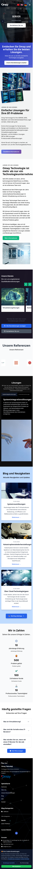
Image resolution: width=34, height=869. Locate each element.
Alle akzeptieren (16, 866)
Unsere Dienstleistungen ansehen (16, 63)
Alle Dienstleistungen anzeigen (16, 326)
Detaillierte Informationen (11, 152)
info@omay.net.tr (7, 846)
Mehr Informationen (11, 238)
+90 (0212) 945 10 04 (8, 844)
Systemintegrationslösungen (9, 394)
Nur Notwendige (24, 862)
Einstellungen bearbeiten (9, 862)
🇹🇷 (18, 5)
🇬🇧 (22, 5)
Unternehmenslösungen (24, 394)
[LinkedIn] (16, 833)
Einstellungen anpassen (14, 858)
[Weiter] (29, 284)
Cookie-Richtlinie (24, 858)
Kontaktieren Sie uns (16, 25)
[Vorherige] (25, 284)
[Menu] (29, 5)
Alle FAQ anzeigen (17, 751)
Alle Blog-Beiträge (15, 616)
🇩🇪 (25, 5)
